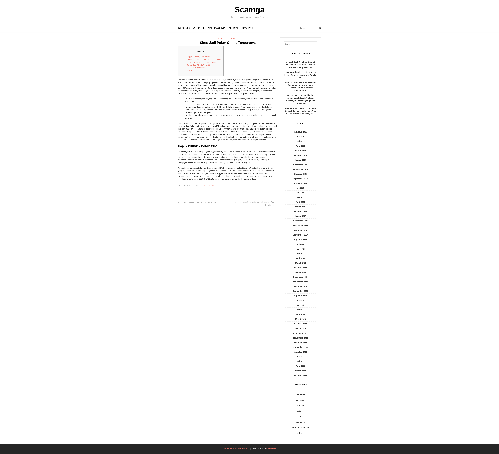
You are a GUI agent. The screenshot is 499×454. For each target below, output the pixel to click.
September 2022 (300, 347)
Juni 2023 (300, 305)
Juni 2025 (300, 192)
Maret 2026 (300, 150)
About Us (233, 28)
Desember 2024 (300, 221)
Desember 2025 (300, 164)
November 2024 (300, 225)
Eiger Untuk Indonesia (196, 67)
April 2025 (300, 202)
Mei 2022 (300, 361)
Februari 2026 (300, 155)
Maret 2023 (300, 319)
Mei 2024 (300, 253)
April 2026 (300, 146)
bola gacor (301, 422)
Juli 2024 (300, 244)
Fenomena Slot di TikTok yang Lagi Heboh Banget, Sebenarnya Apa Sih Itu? (300, 75)
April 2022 (300, 366)
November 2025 (300, 169)
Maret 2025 (300, 206)
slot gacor (300, 400)
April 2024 (300, 258)
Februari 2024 (300, 267)
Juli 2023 (300, 300)
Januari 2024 (300, 272)
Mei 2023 (300, 309)
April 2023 (300, 314)
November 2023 (300, 281)
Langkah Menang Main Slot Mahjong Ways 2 (200, 202)
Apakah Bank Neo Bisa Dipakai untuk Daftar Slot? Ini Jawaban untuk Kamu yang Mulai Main (300, 65)
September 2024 (300, 235)
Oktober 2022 (300, 342)
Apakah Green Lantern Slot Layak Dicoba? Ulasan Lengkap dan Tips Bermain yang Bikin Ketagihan (300, 111)
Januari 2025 (300, 216)
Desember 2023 (300, 277)
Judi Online (199, 28)
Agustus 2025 (300, 183)
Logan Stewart (206, 186)
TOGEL (300, 416)
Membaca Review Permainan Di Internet (204, 59)
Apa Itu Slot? (192, 70)
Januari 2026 (300, 160)
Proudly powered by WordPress (236, 448)
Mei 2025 (300, 197)
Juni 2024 (300, 249)
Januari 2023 (300, 328)
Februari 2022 (300, 375)
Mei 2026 (300, 141)
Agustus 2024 (300, 239)
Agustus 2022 (300, 352)
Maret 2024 (300, 263)
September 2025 (300, 178)
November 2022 (300, 338)
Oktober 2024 (300, 230)
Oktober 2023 (300, 286)
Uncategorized (227, 39)
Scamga (249, 9)
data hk (300, 405)
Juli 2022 (300, 356)
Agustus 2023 (300, 295)
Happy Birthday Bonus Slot (198, 57)
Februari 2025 (300, 211)
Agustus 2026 (300, 132)
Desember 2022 (300, 333)
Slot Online (184, 28)
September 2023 (300, 291)
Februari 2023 (300, 324)
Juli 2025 (300, 188)
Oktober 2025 (300, 174)
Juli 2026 (300, 136)
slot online (300, 394)
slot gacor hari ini (300, 427)
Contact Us (247, 28)
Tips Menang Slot (216, 28)
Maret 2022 (300, 370)
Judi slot (300, 433)
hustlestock (271, 448)
